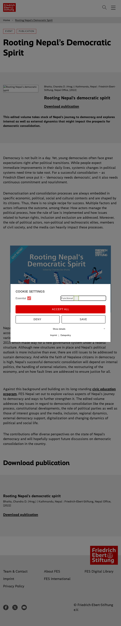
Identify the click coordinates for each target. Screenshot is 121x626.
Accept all (60, 309)
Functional (67, 298)
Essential (21, 298)
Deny (37, 319)
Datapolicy (65, 335)
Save (83, 319)
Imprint (53, 335)
